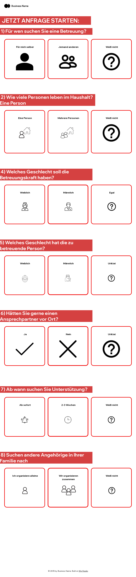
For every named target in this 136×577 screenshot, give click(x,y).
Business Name (19, 5)
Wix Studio (83, 571)
